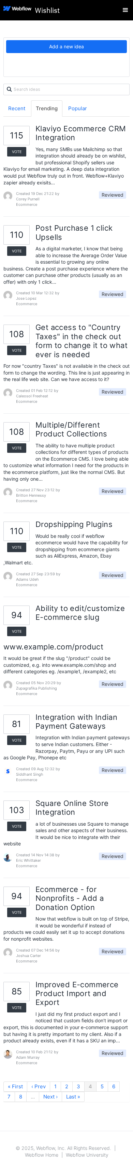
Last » (73, 1096)
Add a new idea (66, 46)
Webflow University (87, 1155)
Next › (50, 1096)
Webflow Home (41, 1155)
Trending (47, 108)
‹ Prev (38, 1086)
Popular (77, 108)
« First (15, 1086)
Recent (16, 108)
